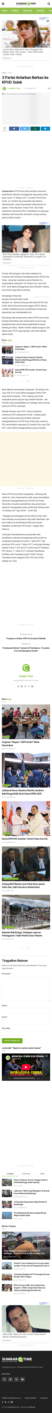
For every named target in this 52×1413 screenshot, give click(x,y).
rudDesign (31, 1407)
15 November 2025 (22, 375)
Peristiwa (27, 11)
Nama (5, 1005)
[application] (26, 1067)
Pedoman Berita (30, 1398)
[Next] (28, 381)
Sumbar (15, 11)
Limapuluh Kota (11, 879)
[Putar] (5, 1078)
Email (5, 1017)
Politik (10, 73)
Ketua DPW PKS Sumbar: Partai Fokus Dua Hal (24, 838)
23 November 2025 (22, 352)
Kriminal (40, 11)
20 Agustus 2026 (20, 1269)
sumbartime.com (13, 1407)
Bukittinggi (9, 927)
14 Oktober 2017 (30, 88)
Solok (6, 737)
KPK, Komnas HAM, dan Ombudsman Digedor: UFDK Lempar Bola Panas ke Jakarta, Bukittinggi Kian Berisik (29, 1287)
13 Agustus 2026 (20, 1280)
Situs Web (6, 1028)
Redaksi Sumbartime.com (11, 1398)
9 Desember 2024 (8, 939)
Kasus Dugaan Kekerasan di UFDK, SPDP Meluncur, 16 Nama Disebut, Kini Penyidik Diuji (24, 1252)
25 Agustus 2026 (10, 1257)
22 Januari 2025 (8, 890)
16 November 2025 (22, 365)
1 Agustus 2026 (20, 1293)
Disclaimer (44, 1398)
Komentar (7, 973)
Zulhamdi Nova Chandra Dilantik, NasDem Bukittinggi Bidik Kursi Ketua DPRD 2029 (31, 359)
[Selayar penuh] (47, 1078)
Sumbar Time (14, 88)
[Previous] (24, 381)
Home (4, 11)
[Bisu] (42, 1078)
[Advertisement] (26, 160)
